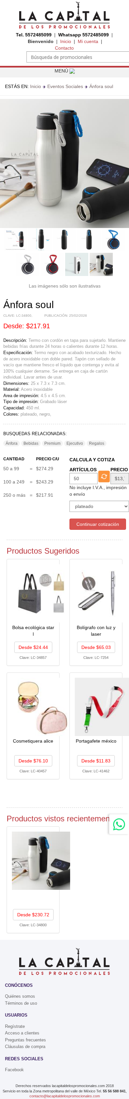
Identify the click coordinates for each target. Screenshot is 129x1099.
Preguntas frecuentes (25, 1039)
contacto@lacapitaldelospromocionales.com (64, 1096)
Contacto (64, 48)
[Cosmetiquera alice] (41, 706)
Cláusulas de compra (25, 1046)
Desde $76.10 (33, 760)
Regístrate (15, 1026)
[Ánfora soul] (41, 860)
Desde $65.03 (96, 647)
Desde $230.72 (33, 914)
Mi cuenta (88, 41)
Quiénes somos (20, 996)
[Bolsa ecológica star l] (41, 592)
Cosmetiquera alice (33, 741)
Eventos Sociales (65, 86)
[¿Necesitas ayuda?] (119, 824)
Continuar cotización (97, 524)
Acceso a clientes (22, 1032)
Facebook (14, 1069)
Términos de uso (21, 1003)
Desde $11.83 (95, 760)
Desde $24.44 (33, 647)
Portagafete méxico (96, 741)
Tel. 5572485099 (34, 34)
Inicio (65, 41)
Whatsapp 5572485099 (83, 34)
